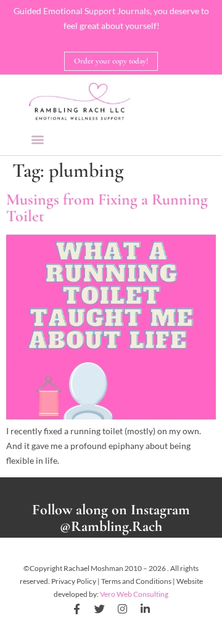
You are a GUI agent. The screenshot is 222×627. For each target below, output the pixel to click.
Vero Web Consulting (134, 594)
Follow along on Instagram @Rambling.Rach (111, 518)
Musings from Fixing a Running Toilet (107, 207)
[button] (38, 139)
